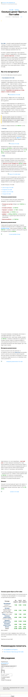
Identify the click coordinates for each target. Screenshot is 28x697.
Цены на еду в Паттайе (7, 187)
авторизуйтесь (5, 663)
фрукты (19, 137)
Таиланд (17, 9)
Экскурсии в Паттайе (7, 189)
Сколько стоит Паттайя (7, 191)
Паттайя (11, 9)
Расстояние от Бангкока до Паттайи (14, 652)
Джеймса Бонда (5, 228)
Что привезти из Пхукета (11, 649)
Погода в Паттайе (6, 193)
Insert (13, 696)
